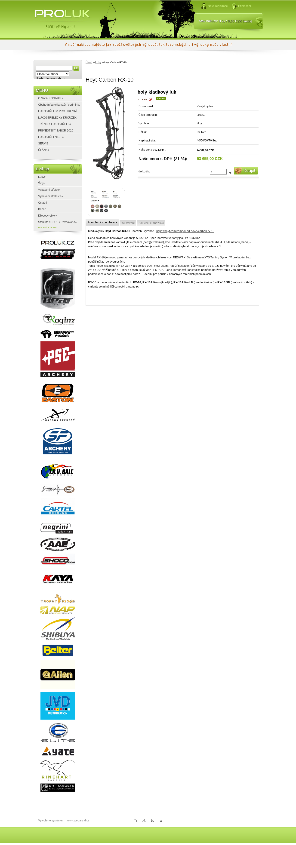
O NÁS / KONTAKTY (50, 98)
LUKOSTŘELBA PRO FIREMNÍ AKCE (55, 112)
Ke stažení (128, 223)
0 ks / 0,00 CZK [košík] (235, 21)
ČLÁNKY (43, 150)
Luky (98, 62)
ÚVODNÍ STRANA (47, 227)
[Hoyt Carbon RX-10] (110, 134)
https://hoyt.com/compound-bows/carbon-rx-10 (185, 231)
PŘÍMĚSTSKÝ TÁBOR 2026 (55, 130)
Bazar (42, 209)
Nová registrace (218, 6)
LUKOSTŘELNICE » (51, 137)
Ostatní (42, 202)
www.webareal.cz (78, 820)
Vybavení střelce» (49, 189)
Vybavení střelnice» (50, 196)
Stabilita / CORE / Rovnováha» (57, 222)
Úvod (89, 62)
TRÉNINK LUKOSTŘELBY (54, 124)
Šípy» (41, 183)
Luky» (42, 176)
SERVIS (43, 143)
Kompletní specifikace (102, 222)
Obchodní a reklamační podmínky (59, 104)
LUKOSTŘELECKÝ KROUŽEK (57, 117)
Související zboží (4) (151, 223)
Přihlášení (244, 6)
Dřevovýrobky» (47, 215)
